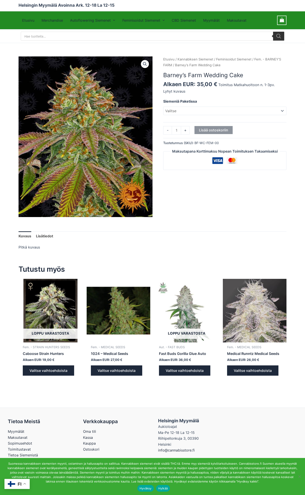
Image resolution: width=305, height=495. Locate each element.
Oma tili (89, 431)
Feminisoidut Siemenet (141, 20)
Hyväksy (146, 488)
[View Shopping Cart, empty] (281, 20)
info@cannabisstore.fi (176, 450)
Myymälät (211, 20)
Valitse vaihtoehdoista (48, 370)
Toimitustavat (19, 449)
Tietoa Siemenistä (23, 455)
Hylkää (163, 488)
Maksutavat (237, 20)
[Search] (278, 36)
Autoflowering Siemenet (90, 20)
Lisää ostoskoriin (213, 130)
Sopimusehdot (20, 443)
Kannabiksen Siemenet (195, 59)
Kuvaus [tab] (25, 236)
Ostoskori (91, 449)
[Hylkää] (299, 476)
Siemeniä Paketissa (180, 101)
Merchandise (52, 20)
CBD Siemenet (184, 20)
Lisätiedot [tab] (44, 236)
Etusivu (28, 20)
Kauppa (89, 443)
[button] (113, 20)
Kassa (88, 437)
